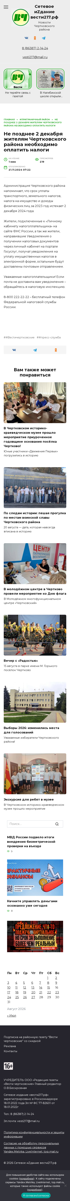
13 (32, 987)
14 (40, 987)
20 (33, 992)
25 (17, 997)
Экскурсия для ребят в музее (29, 799)
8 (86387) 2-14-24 (35, 48)
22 (49, 992)
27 (33, 997)
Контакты (10, 1051)
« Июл (11, 1015)
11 (16, 987)
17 (8, 992)
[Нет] (65, 1185)
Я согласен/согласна (36, 1195)
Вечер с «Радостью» (21, 660)
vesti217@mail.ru (35, 57)
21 (40, 992)
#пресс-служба (50, 337)
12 (24, 987)
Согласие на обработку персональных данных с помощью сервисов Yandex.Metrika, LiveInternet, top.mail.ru (31, 1147)
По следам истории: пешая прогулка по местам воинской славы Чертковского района (35, 517)
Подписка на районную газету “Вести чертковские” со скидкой (30, 1039)
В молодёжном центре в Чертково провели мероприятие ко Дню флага (35, 591)
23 (57, 992)
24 (9, 997)
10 (8, 987)
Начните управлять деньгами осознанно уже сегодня (32, 903)
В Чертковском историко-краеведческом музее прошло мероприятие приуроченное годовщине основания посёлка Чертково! (30, 437)
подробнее (26, 1178)
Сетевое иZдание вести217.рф (44, 12)
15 (48, 987)
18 (16, 992)
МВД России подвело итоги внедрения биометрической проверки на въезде (31, 841)
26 (25, 997)
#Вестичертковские (20, 337)
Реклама (10, 1046)
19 (24, 992)
